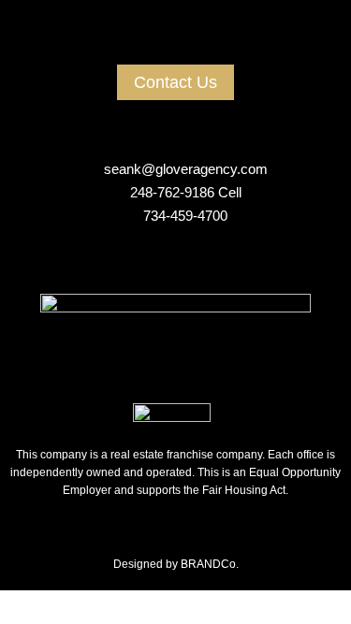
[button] (176, 40)
